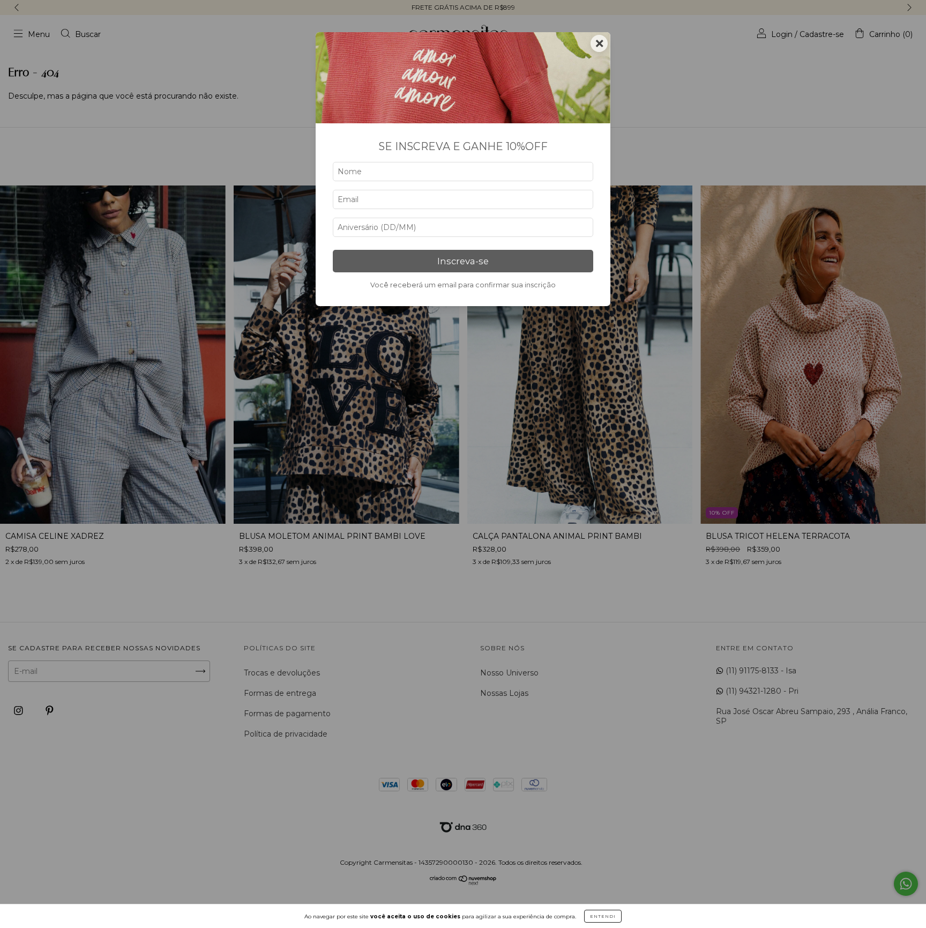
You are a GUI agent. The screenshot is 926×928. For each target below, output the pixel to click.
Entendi (603, 916)
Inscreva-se (463, 261)
